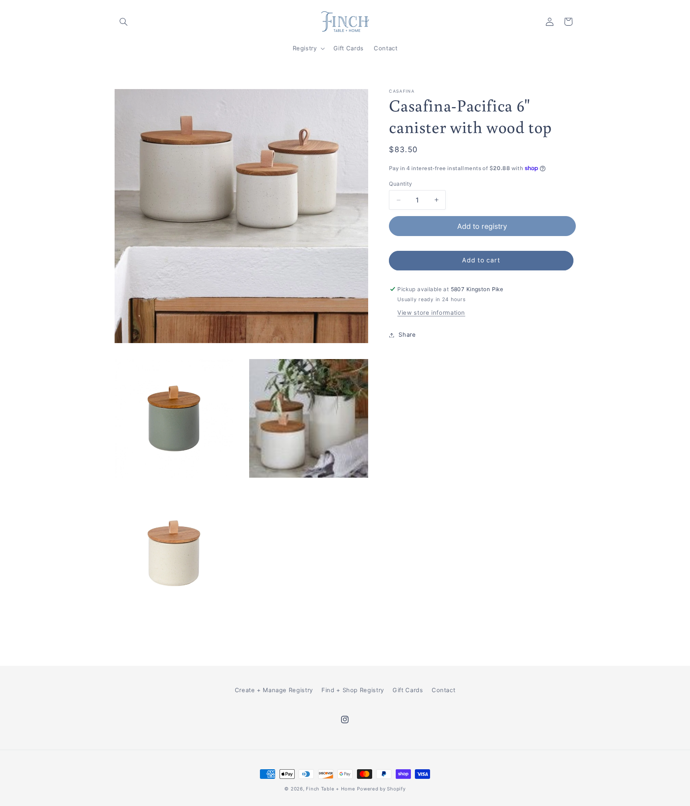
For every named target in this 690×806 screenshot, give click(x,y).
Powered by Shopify (381, 789)
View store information (431, 312)
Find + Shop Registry (352, 690)
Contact (443, 690)
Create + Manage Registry (274, 690)
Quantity (400, 184)
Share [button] (407, 334)
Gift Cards (408, 690)
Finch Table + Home (330, 789)
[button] (124, 21)
